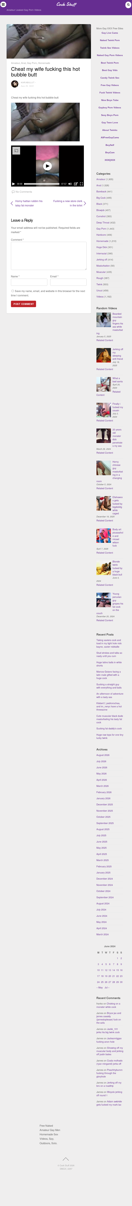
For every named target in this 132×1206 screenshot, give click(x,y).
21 (113, 976)
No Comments (24, 191)
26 (106, 982)
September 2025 (105, 823)
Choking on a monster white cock (108, 1005)
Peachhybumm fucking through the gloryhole (109, 1073)
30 (121, 982)
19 (106, 976)
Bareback (101, 191)
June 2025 (101, 841)
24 (98, 982)
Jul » (107, 987)
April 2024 (101, 928)
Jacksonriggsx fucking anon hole (109, 1039)
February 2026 (104, 792)
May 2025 (101, 847)
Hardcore (101, 234)
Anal (23, 63)
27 (109, 982)
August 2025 (102, 829)
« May (99, 987)
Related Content (104, 340)
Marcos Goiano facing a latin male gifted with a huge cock (108, 675)
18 (102, 976)
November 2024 (104, 884)
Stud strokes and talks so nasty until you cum (109, 654)
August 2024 (102, 903)
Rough (99, 278)
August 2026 (102, 755)
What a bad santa (118, 379)
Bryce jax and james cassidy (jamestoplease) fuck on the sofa (108, 1017)
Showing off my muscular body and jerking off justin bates (109, 1051)
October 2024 (103, 891)
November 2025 (104, 810)
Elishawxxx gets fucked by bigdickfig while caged (118, 505)
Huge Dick (101, 247)
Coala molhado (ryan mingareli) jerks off (109, 1062)
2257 (70, 1168)
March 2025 (102, 860)
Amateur (15, 63)
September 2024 (105, 897)
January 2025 (103, 872)
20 (109, 976)
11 (102, 970)
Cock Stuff (64, 1165)
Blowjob (100, 210)
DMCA (63, 1168)
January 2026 (103, 798)
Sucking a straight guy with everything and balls (109, 686)
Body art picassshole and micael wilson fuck (118, 537)
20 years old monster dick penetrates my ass (117, 437)
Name (15, 276)
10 (98, 970)
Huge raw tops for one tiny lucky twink (109, 736)
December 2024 (104, 878)
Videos (100, 296)
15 (117, 970)
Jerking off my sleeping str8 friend (118, 353)
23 (121, 976)
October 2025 (103, 816)
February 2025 (104, 866)
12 (106, 970)
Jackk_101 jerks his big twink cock (108, 1030)
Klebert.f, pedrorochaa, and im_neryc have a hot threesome (109, 706)
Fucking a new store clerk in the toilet (66, 203)
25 (102, 982)
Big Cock (101, 197)
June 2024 (101, 915)
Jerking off (101, 259)
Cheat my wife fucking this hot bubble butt (45, 71)
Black (99, 203)
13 (109, 970)
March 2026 (102, 785)
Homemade (44, 63)
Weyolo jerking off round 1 (109, 1093)
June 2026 (101, 767)
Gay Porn (32, 63)
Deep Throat (102, 222)
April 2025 (101, 854)
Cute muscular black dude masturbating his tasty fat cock (109, 719)
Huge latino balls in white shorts (109, 663)
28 (113, 982)
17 (98, 976)
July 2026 (101, 761)
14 (113, 970)
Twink (99, 284)
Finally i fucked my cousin (118, 407)
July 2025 (101, 835)
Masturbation (103, 265)
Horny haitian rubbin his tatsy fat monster (28, 203)
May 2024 (101, 921)
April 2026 (101, 779)
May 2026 (101, 773)
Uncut (99, 290)
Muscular (101, 271)
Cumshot (101, 216)
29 (117, 982)
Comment (17, 239)
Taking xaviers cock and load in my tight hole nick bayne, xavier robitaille (109, 643)
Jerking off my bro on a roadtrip (108, 1084)
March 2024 (102, 934)
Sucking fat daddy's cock (109, 728)
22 (117, 976)
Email (54, 276)
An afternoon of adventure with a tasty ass (109, 695)
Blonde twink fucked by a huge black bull (117, 568)
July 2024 (101, 909)
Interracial (101, 253)
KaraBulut (27, 82)
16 (121, 970)
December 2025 (104, 804)
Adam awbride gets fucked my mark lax (109, 1103)
